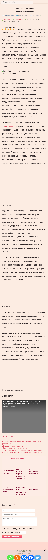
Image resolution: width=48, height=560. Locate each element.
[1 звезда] (3, 29)
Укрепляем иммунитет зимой (13, 447)
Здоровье (19, 19)
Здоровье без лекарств (10, 445)
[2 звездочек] (5, 29)
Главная (7, 19)
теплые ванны (8, 126)
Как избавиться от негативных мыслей (8, 489)
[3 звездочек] (8, 29)
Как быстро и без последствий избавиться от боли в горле (21, 491)
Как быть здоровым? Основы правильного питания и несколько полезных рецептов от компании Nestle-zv (22, 451)
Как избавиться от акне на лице (34, 471)
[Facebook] (30, 557)
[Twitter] (37, 557)
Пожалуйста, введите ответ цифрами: (18, 529)
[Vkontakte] (24, 557)
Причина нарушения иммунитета (14, 448)
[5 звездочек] (13, 29)
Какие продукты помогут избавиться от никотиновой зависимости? (21, 474)
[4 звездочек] (10, 29)
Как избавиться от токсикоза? (34, 489)
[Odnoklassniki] (17, 557)
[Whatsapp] (10, 557)
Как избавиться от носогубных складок (8, 471)
